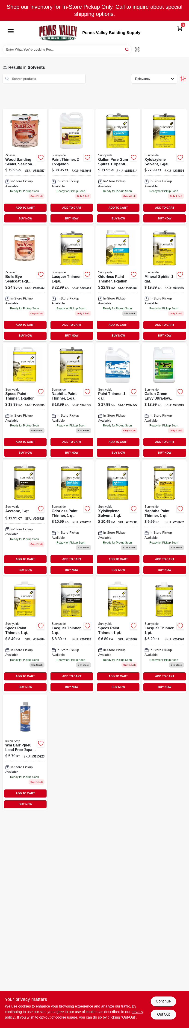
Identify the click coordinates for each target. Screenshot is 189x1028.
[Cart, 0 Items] (179, 28)
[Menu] (11, 32)
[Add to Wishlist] (40, 157)
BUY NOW (25, 218)
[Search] (127, 49)
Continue (163, 1001)
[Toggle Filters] (183, 78)
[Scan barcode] (137, 49)
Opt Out (163, 1014)
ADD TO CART (25, 207)
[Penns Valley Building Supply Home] (58, 33)
